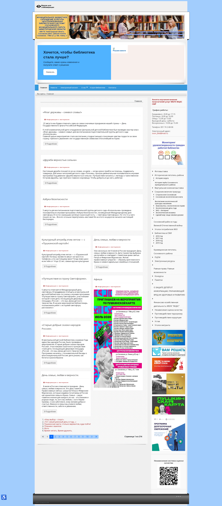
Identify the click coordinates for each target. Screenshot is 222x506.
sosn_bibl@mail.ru (160, 133)
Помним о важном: (53, 426)
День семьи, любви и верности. (60, 375)
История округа (162, 178)
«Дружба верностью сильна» (60, 160)
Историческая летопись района (169, 175)
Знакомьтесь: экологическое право (170, 206)
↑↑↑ (178, 496)
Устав (157, 321)
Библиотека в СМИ (163, 233)
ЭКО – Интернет (162, 210)
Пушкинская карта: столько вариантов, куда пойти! (67, 424)
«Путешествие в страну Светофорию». (64, 278)
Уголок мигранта (162, 325)
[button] (84, 88)
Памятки (159, 280)
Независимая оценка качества (168, 310)
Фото (46, 428)
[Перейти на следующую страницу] (92, 437)
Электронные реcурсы (165, 261)
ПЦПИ (157, 257)
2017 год (159, 238)
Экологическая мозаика (165, 213)
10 (87, 436)
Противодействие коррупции (168, 317)
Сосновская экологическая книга (169, 197)
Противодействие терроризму (168, 313)
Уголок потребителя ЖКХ (166, 229)
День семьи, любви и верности (112, 239)
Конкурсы (159, 276)
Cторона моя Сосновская (166, 195)
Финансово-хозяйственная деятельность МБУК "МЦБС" (167, 304)
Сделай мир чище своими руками (169, 215)
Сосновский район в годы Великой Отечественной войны (168, 224)
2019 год (159, 243)
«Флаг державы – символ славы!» (62, 112)
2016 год (159, 236)
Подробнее (51, 144)
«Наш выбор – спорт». (54, 419)
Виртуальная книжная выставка (169, 188)
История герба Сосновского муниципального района (166, 184)
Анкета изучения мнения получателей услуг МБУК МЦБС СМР (167, 101)
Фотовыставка (161, 171)
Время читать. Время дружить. (58, 430)
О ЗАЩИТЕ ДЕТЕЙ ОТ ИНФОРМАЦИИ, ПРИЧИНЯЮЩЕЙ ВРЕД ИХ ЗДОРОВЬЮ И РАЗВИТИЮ (169, 291)
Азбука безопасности (55, 199)
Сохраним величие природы (168, 191)
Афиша (98, 279)
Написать (50, 72)
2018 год (159, 241)
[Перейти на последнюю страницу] (96, 437)
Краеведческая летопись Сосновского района (165, 251)
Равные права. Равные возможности (164, 270)
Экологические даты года (166, 208)
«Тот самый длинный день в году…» (60, 422)
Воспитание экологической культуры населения (166, 202)
